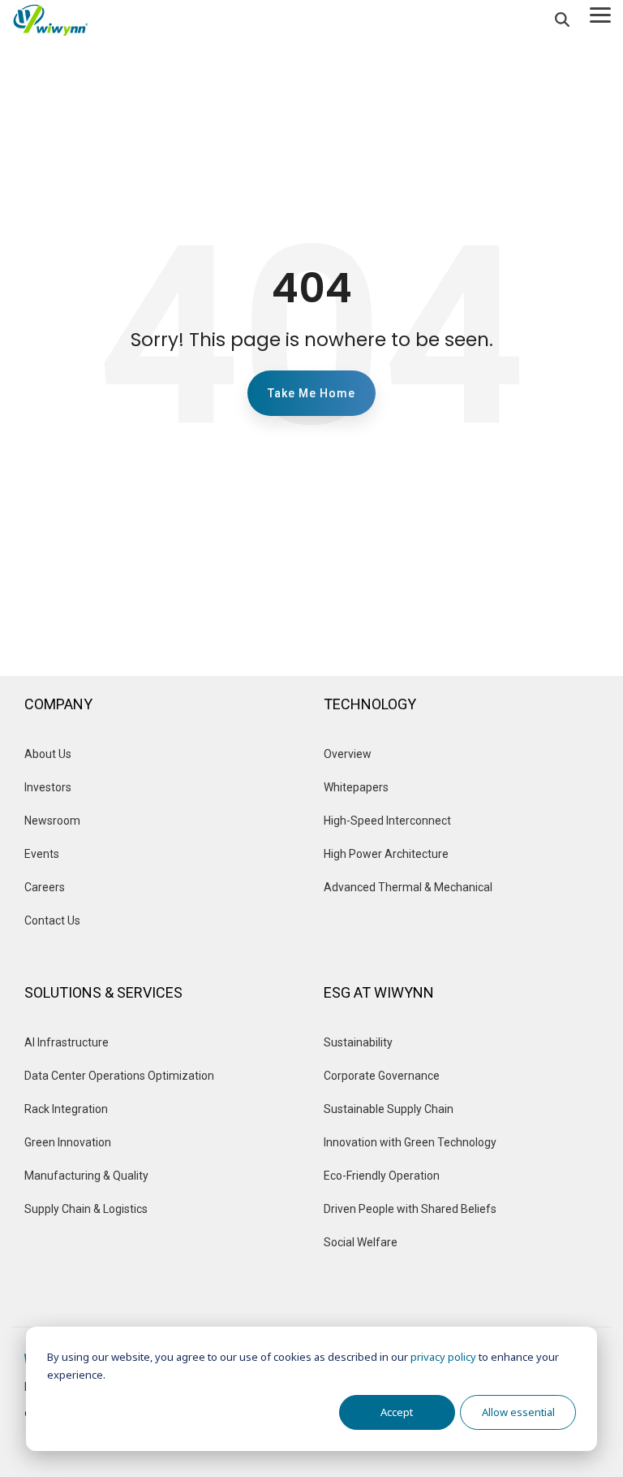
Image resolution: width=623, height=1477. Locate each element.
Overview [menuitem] (349, 753)
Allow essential (518, 1412)
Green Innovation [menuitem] (67, 1142)
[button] (600, 13)
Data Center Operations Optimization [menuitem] (119, 1075)
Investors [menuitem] (47, 787)
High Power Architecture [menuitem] (386, 853)
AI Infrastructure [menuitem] (66, 1042)
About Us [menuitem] (47, 753)
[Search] (562, 19)
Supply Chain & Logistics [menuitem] (86, 1208)
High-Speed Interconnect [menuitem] (387, 820)
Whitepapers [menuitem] (356, 787)
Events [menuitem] (43, 853)
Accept (396, 1412)
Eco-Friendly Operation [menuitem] (382, 1175)
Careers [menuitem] (44, 887)
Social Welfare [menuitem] (360, 1242)
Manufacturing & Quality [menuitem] (86, 1175)
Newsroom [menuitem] (52, 820)
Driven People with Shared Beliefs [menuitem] (410, 1208)
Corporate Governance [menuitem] (382, 1075)
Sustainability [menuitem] (358, 1042)
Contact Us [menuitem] (52, 920)
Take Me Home (311, 393)
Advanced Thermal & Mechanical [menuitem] (408, 887)
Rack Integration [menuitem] (66, 1108)
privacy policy (443, 1356)
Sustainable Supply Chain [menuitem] (388, 1108)
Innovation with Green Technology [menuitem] (410, 1142)
